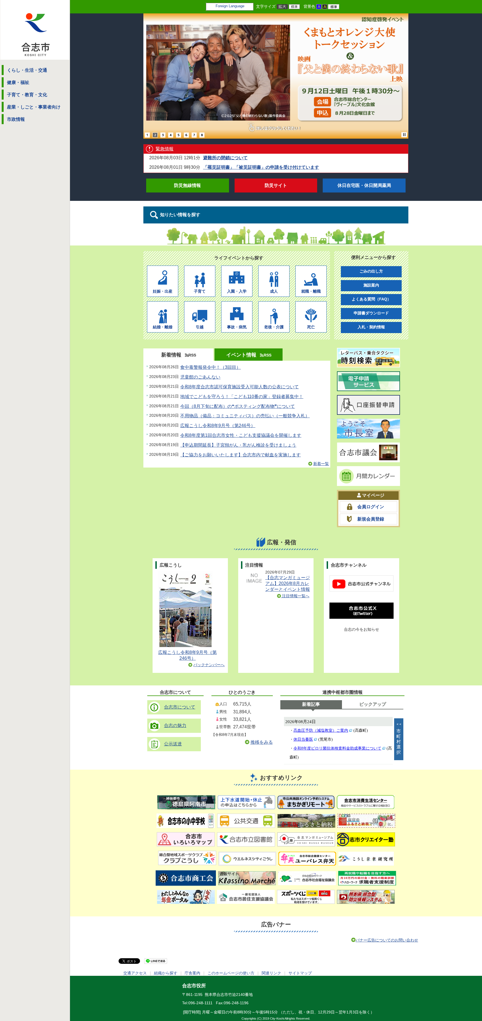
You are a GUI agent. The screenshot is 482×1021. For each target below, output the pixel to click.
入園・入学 (237, 291)
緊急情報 (164, 148)
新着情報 (171, 355)
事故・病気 (237, 327)
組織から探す (165, 973)
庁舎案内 (192, 973)
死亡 (311, 327)
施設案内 (371, 285)
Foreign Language (230, 6)
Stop (404, 134)
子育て (200, 291)
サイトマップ (300, 973)
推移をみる (261, 742)
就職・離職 (311, 291)
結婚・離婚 (162, 327)
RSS (192, 355)
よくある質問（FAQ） (371, 299)
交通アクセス (135, 973)
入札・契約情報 (371, 327)
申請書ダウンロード (371, 313)
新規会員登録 (370, 519)
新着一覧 (321, 463)
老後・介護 (274, 327)
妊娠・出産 (162, 291)
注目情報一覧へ (295, 596)
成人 (274, 291)
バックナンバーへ (209, 665)
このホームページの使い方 (231, 973)
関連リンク (271, 973)
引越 (200, 327)
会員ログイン (370, 506)
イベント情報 (241, 355)
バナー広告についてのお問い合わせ (387, 940)
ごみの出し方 (371, 271)
